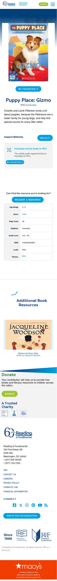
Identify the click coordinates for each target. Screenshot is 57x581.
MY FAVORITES (27, 89)
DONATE (43, 4)
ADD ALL (44, 138)
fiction (24, 214)
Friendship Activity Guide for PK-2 (30, 148)
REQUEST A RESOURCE (28, 199)
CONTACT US (10, 474)
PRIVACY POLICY (11, 482)
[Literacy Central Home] (23, 3)
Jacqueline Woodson (32, 355)
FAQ (5, 470)
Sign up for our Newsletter (22, 516)
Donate (9, 393)
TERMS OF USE (12, 487)
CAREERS (8, 478)
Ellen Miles (32, 105)
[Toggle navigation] (53, 4)
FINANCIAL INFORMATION (15, 491)
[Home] (10, 3)
